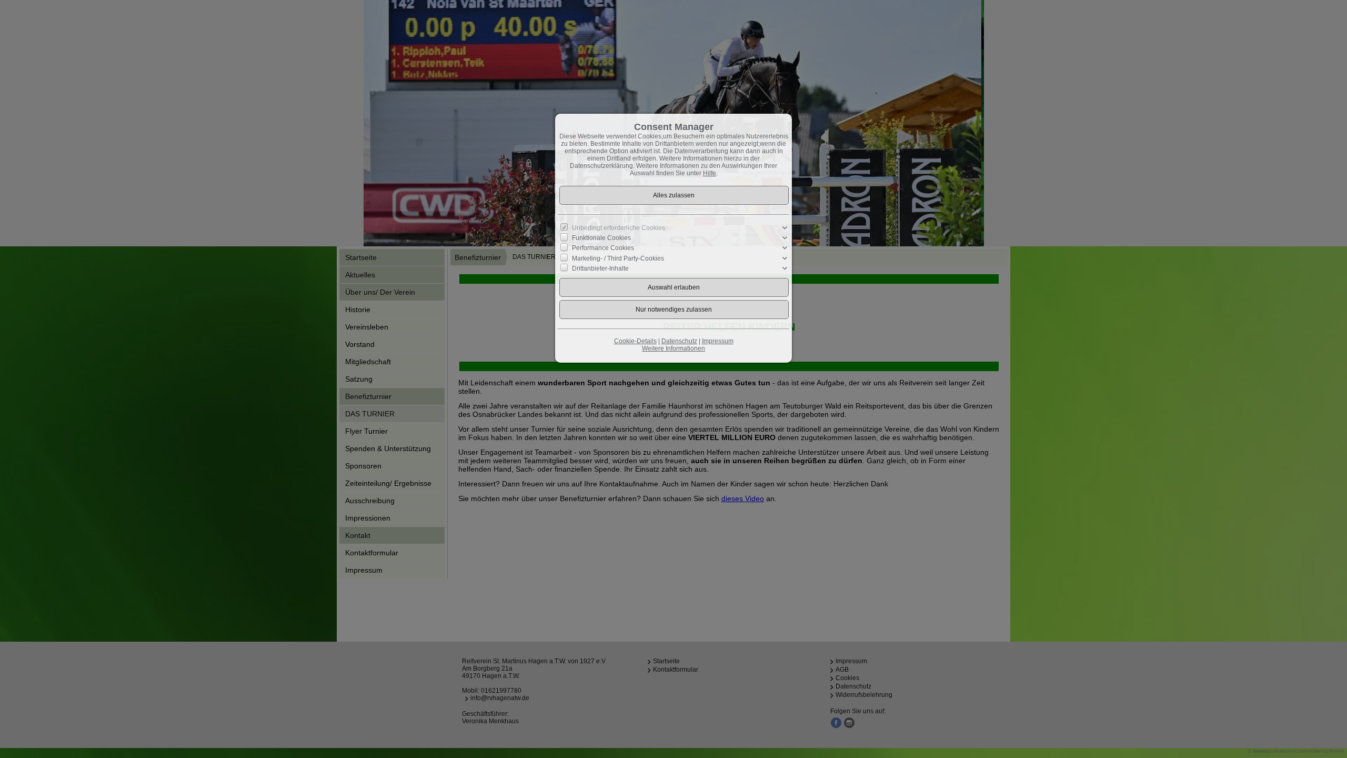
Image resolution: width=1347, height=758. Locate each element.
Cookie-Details (635, 341)
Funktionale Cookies (601, 238)
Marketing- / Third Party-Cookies (618, 258)
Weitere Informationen (673, 348)
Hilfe (709, 173)
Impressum (717, 341)
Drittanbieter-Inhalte (600, 268)
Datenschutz (679, 341)
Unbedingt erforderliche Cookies (618, 228)
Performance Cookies (603, 248)
